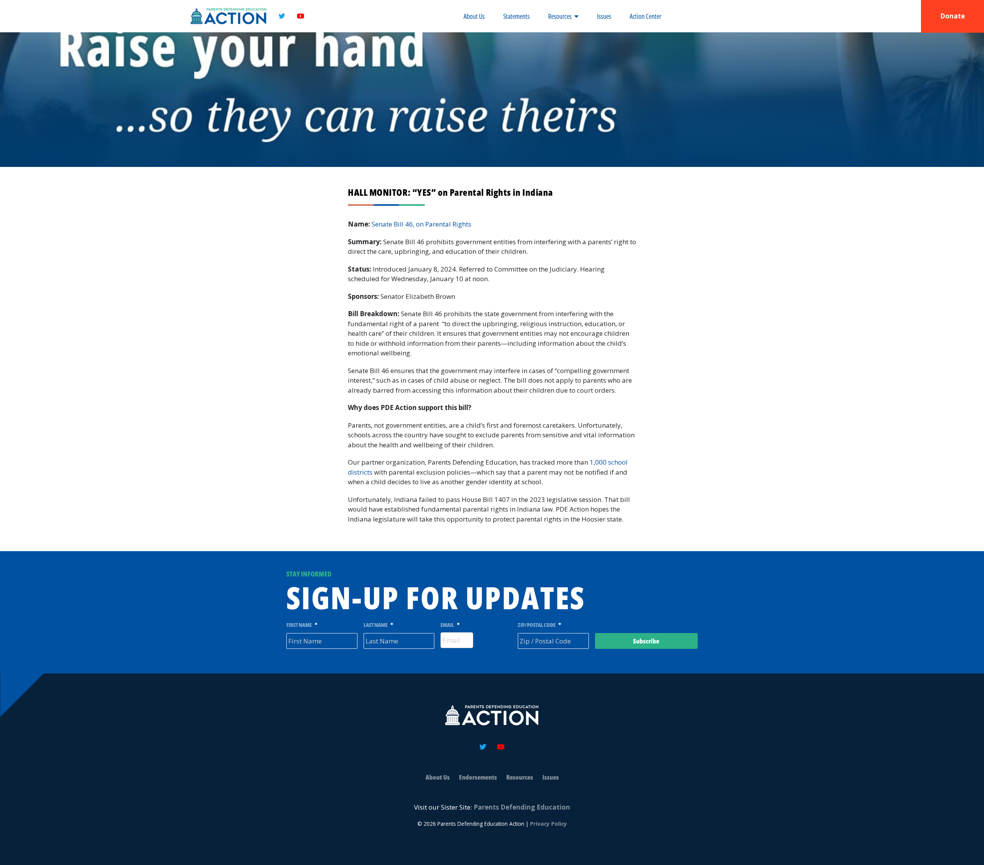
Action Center (645, 16)
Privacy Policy (548, 823)
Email (450, 625)
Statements (516, 16)
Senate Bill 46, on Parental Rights (422, 224)
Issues (604, 16)
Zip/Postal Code (539, 625)
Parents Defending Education (522, 807)
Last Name (378, 625)
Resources (560, 16)
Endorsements (478, 777)
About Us (474, 16)
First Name (301, 625)
